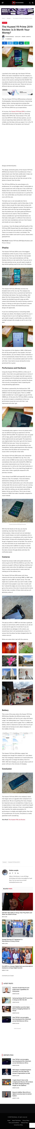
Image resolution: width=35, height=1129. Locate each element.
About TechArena (16, 1120)
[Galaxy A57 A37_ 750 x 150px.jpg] (17, 95)
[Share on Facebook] (4, 43)
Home (8, 1120)
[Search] (32, 3)
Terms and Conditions (14, 1122)
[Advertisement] (17, 145)
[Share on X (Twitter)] (10, 43)
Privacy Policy (26, 1120)
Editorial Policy (24, 1122)
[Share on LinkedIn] (21, 43)
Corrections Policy (18, 1125)
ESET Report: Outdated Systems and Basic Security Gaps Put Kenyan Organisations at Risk (21, 1071)
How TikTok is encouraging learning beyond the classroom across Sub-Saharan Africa (21, 1019)
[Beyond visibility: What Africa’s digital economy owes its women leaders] (6, 1094)
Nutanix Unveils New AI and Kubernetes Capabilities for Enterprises (20, 989)
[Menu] (3, 2)
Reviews (4, 22)
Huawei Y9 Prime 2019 (17, 111)
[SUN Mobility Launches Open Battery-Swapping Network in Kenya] (6, 1009)
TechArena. (14, 1117)
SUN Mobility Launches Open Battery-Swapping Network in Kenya (21, 1008)
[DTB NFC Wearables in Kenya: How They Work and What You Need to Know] (17, 901)
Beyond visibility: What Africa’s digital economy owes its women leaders (22, 1094)
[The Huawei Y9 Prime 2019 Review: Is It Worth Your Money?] (17, 57)
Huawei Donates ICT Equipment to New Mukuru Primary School (12, 940)
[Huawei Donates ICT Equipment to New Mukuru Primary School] (17, 928)
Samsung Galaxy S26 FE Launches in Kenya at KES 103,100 (22, 999)
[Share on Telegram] (15, 43)
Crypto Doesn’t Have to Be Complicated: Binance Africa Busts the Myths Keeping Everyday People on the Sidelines (22, 1082)
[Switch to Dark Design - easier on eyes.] (30, 2)
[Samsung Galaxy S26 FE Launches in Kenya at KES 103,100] (6, 1000)
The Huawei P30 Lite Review (17, 819)
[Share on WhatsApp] (26, 43)
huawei (4, 862)
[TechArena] (17, 2)
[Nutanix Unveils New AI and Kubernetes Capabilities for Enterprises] (6, 990)
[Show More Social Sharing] (31, 43)
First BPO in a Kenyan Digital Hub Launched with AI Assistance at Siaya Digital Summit (17, 967)
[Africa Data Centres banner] (17, 11)
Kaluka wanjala (10, 36)
